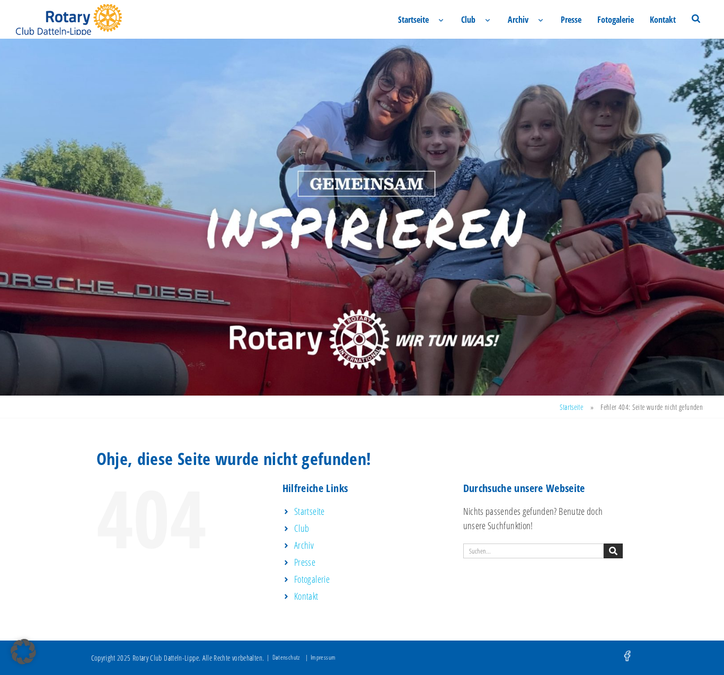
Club (468, 19)
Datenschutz (286, 657)
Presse (571, 19)
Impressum (323, 657)
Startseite (413, 19)
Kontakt (663, 19)
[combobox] (533, 550)
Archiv (518, 19)
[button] (23, 651)
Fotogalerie (615, 19)
